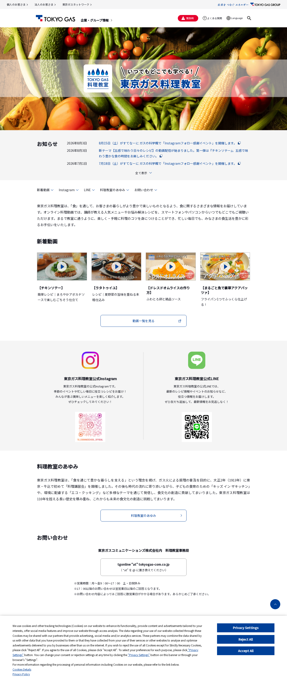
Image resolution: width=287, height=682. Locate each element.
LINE (87, 190)
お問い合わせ (143, 190)
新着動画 (43, 190)
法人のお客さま (44, 4)
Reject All (246, 639)
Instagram (67, 190)
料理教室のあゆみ (112, 190)
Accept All (246, 650)
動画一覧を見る (143, 321)
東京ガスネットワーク (75, 4)
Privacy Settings (246, 627)
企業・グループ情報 (95, 20)
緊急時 (190, 18)
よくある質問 (214, 18)
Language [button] (237, 18)
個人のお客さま (16, 4)
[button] (249, 18)
